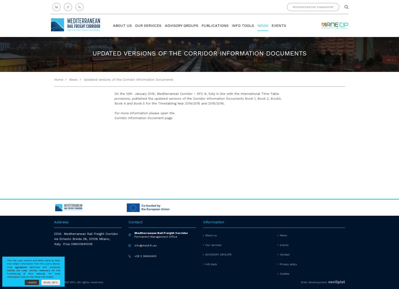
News (262, 25)
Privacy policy (288, 264)
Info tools (243, 25)
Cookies (284, 273)
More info (50, 282)
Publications (215, 25)
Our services (148, 25)
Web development (314, 282)
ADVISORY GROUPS (181, 25)
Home (58, 79)
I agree (32, 282)
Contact (285, 254)
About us (122, 25)
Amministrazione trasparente (313, 7)
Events (279, 25)
